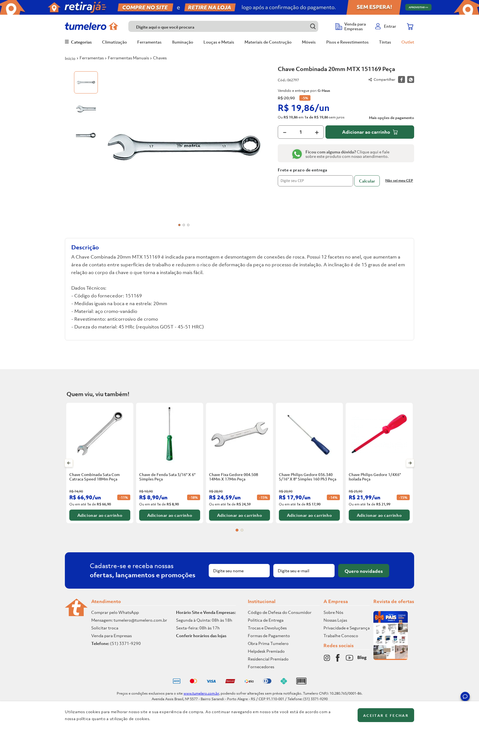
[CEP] (315, 177)
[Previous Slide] (69, 463)
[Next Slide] (410, 463)
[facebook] (401, 79)
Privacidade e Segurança (346, 628)
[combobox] (229, 26)
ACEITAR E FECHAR (386, 715)
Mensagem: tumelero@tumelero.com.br (129, 620)
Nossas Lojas (335, 620)
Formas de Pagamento (269, 635)
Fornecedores (261, 666)
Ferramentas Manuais (128, 57)
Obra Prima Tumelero (268, 643)
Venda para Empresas (111, 635)
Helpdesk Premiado (266, 651)
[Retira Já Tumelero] (239, 7)
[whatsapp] (410, 79)
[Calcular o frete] (367, 180)
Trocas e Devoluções (267, 628)
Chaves (160, 57)
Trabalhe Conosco (340, 635)
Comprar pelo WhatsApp (115, 612)
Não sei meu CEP (399, 180)
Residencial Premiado (268, 659)
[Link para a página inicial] (70, 58)
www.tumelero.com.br (201, 693)
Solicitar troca (104, 628)
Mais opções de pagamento (391, 118)
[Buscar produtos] (313, 26)
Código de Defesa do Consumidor (280, 612)
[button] (465, 697)
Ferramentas (92, 57)
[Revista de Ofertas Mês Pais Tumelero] (390, 658)
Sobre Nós (333, 612)
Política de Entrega (266, 620)
